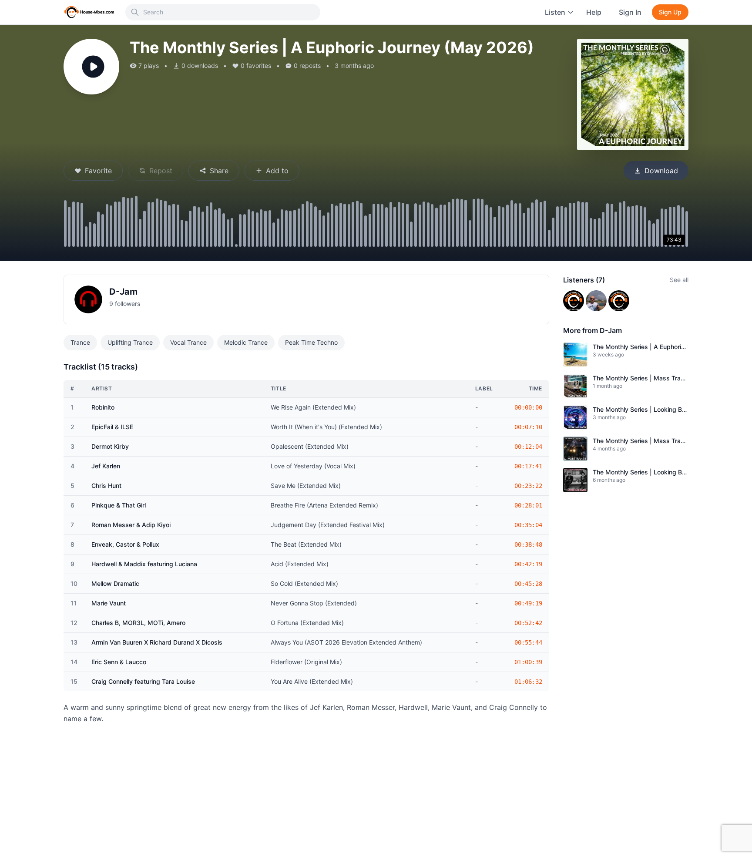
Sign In (630, 12)
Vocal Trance (188, 342)
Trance (80, 342)
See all (679, 279)
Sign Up (670, 12)
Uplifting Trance (130, 342)
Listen (555, 12)
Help (593, 12)
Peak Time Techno (311, 342)
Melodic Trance (246, 342)
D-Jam (123, 291)
